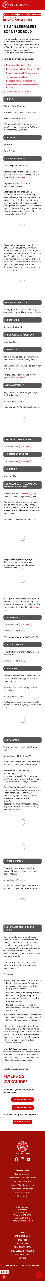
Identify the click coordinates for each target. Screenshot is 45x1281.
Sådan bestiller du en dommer (22, 1178)
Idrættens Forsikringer (22, 1189)
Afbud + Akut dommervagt (22, 1185)
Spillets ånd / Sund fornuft (18, 92)
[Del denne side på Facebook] (2, 1272)
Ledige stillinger (22, 1174)
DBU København (22, 1247)
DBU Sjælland (10, 14)
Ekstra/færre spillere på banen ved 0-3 (24, 69)
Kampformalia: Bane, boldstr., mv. (21, 65)
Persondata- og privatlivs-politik (22, 1265)
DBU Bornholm (22, 1236)
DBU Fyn (22, 1240)
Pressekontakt (22, 1170)
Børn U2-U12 (35, 14)
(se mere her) (25, 447)
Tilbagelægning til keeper (17, 77)
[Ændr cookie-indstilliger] (4, 1277)
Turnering (23, 14)
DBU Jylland (22, 1244)
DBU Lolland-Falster (22, 1251)
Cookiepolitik (22, 1196)
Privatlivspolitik (22, 1193)
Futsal (22, 1258)
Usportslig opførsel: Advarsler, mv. (22, 73)
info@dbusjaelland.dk (23, 1221)
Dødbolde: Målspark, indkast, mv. (21, 81)
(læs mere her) (18, 177)
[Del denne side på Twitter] (6, 1272)
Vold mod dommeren (22, 1182)
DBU (22, 1233)
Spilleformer (10, 17)
